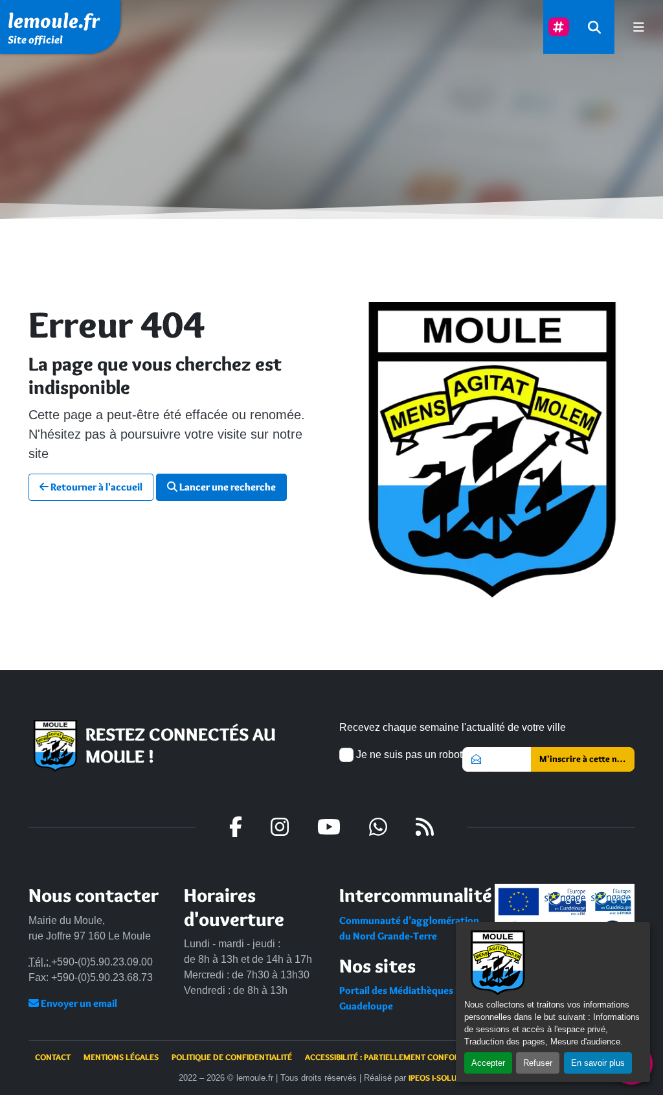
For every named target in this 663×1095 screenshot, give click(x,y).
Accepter (488, 1063)
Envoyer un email (78, 1003)
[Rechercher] (594, 27)
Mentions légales (121, 1057)
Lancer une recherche (226, 487)
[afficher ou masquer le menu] (638, 27)
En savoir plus (598, 1063)
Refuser (537, 1063)
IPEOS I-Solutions (444, 1077)
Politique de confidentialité (232, 1057)
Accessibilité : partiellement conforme (388, 1057)
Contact (53, 1057)
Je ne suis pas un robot (408, 754)
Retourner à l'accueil (95, 487)
